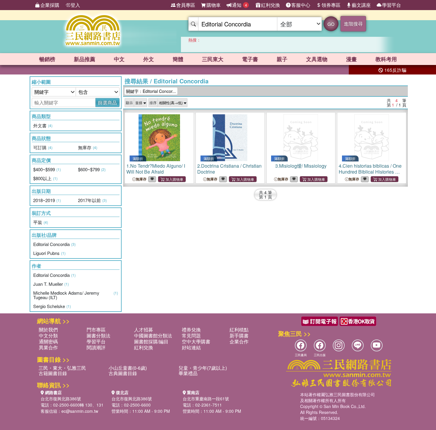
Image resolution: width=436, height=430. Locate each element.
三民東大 (212, 59)
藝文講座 (361, 4)
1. (155, 168)
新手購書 (239, 335)
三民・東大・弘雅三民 (62, 367)
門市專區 (96, 329)
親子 (282, 59)
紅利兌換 (270, 4)
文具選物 (316, 59)
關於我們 (48, 329)
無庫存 (141, 179)
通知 (239, 4)
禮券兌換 (191, 329)
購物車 (213, 4)
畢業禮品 (188, 373)
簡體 (178, 59)
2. (229, 168)
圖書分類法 (98, 335)
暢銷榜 (47, 59)
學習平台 (391, 4)
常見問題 (191, 335)
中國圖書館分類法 (153, 335)
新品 (84, 59)
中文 (119, 59)
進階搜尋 (353, 23)
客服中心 (300, 4)
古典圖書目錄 (123, 373)
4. (370, 174)
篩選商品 (107, 102)
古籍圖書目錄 (53, 373)
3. (301, 165)
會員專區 (185, 4)
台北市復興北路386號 (61, 399)
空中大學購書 (196, 341)
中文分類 (48, 335)
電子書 (250, 59)
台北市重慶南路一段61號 (206, 399)
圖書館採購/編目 (151, 341)
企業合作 (239, 341)
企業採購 (49, 4)
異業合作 (48, 347)
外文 (148, 59)
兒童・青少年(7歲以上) (203, 367)
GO (331, 24)
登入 (75, 4)
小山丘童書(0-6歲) (128, 367)
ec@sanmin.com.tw (79, 411)
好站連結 (191, 347)
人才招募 (143, 329)
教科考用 (386, 59)
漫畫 (351, 59)
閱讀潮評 (96, 347)
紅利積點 (239, 329)
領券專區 (331, 4)
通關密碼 (48, 341)
